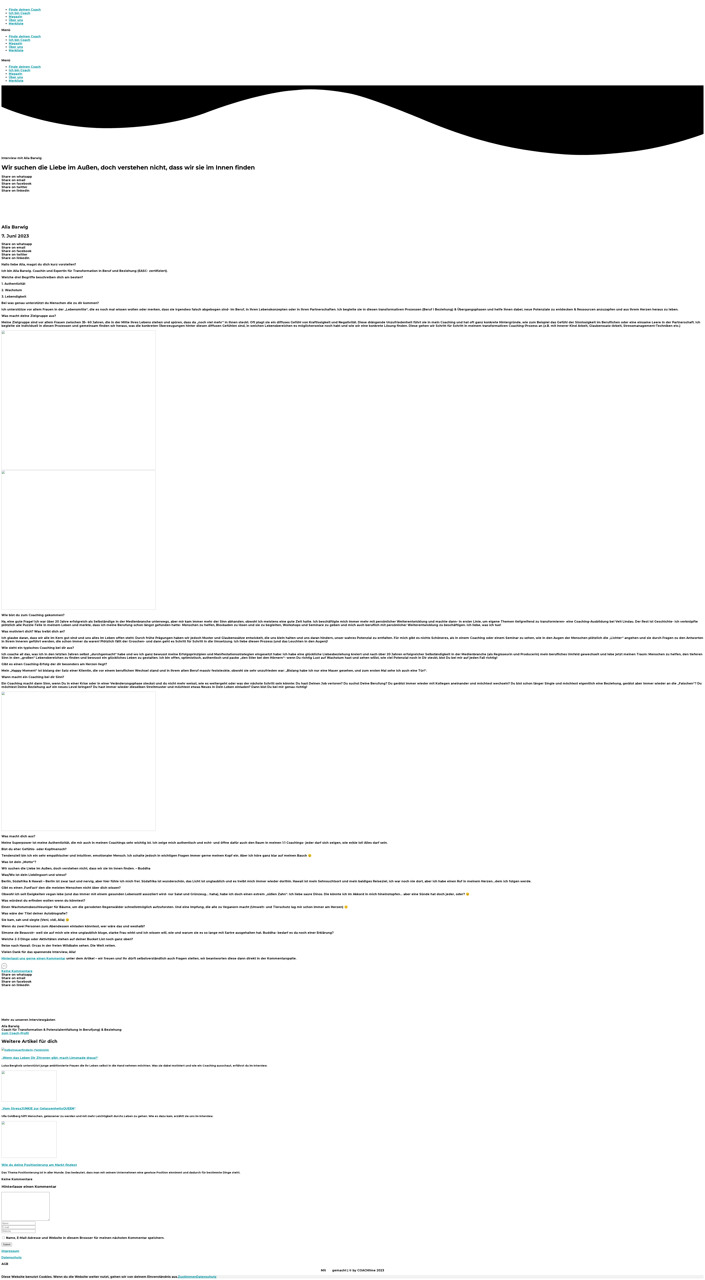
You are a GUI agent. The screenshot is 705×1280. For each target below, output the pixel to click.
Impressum (10, 1251)
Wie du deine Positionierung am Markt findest (39, 1165)
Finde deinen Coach (25, 9)
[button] (352, 30)
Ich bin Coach (19, 13)
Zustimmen (187, 1277)
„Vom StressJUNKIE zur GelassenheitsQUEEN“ (38, 1108)
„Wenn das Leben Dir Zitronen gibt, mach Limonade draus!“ (49, 1058)
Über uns (16, 20)
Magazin (15, 16)
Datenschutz (11, 1257)
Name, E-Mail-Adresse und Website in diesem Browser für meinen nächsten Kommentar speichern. (85, 1238)
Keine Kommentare (16, 971)
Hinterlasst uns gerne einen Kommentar (33, 958)
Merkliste (16, 23)
